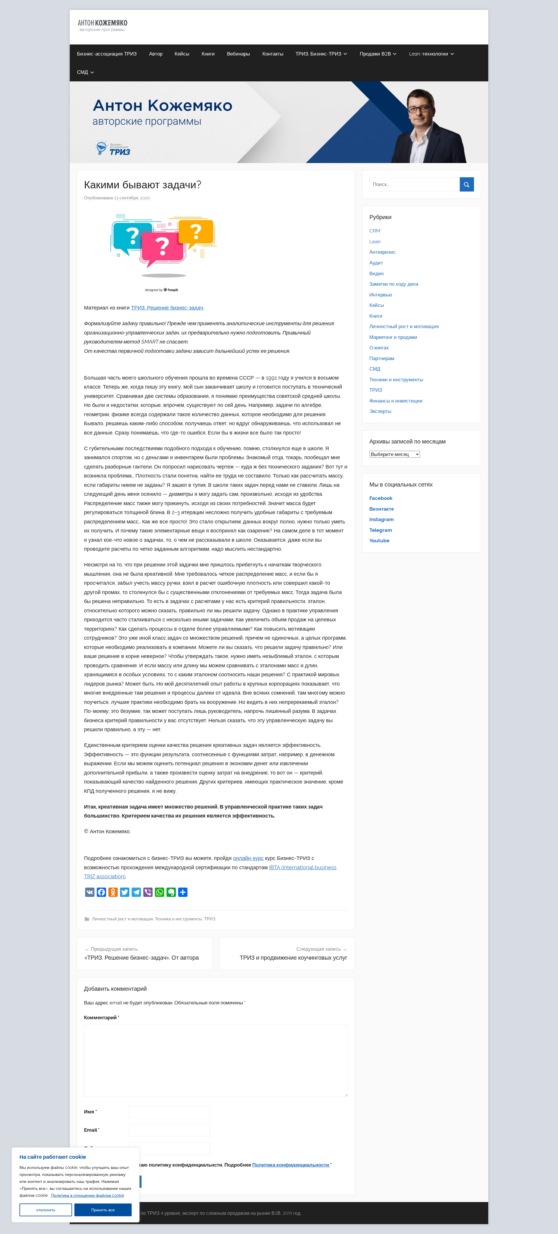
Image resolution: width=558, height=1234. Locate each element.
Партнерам (381, 358)
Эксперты (380, 411)
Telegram (380, 530)
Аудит (376, 263)
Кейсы (182, 54)
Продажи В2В (375, 54)
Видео (376, 273)
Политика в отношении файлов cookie (87, 1195)
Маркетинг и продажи (393, 337)
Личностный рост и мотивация (122, 919)
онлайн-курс (248, 858)
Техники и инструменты (178, 919)
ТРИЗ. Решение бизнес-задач (167, 308)
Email (92, 1130)
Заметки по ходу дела (393, 284)
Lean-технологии (428, 54)
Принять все (103, 1210)
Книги (208, 54)
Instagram (381, 519)
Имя (90, 1112)
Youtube (379, 540)
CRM (374, 231)
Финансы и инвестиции (396, 401)
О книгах (379, 347)
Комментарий (101, 1017)
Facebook (380, 498)
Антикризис (382, 252)
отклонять (45, 1210)
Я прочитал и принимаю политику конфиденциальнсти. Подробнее (211, 1165)
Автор (155, 54)
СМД (82, 72)
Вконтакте (381, 509)
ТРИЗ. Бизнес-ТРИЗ (318, 54)
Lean (375, 241)
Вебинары (238, 54)
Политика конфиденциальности (291, 1165)
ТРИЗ (209, 919)
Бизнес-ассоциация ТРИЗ (107, 54)
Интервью (380, 295)
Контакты (272, 54)
